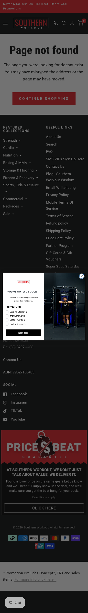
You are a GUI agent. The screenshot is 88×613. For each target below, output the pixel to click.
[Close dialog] (81, 276)
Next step (23, 333)
